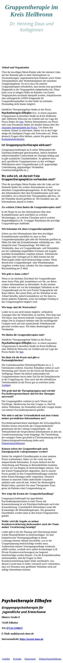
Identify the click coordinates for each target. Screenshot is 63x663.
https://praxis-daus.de (31, 639)
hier (21, 121)
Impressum (30, 659)
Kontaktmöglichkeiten (13, 139)
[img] (31, 50)
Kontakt (17, 659)
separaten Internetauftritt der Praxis (19, 127)
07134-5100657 (14, 628)
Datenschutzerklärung (13, 443)
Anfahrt (6, 385)
